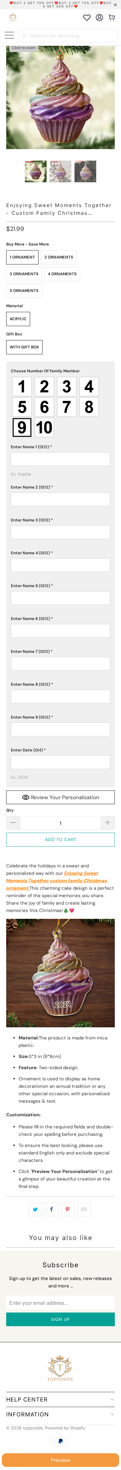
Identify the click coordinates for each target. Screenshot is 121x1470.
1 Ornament (22, 257)
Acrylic (18, 318)
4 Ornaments (62, 274)
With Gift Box (24, 347)
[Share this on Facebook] (51, 1209)
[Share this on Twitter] (35, 1209)
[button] (60, 371)
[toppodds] (13, 17)
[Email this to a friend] (84, 1209)
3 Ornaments (24, 274)
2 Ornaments (58, 257)
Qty (10, 810)
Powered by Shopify (65, 1428)
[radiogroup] (60, 407)
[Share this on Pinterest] (67, 1209)
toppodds (33, 1428)
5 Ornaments (24, 290)
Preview (60, 1460)
